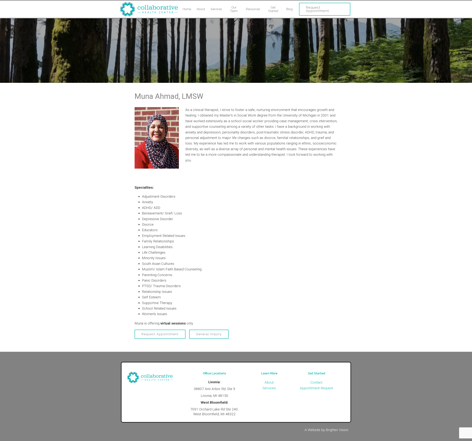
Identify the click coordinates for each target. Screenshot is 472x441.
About (201, 9)
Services (216, 9)
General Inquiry (209, 334)
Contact (316, 382)
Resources (253, 9)
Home (187, 9)
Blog (289, 9)
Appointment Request (316, 388)
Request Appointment (317, 9)
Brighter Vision (337, 430)
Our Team (234, 9)
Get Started (273, 9)
